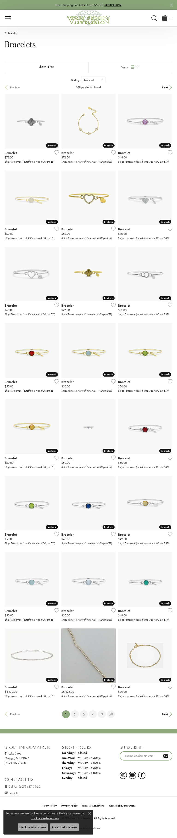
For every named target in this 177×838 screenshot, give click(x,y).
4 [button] (93, 714)
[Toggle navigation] (7, 18)
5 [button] (102, 714)
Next (165, 87)
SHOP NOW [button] (112, 5)
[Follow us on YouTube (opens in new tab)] (132, 775)
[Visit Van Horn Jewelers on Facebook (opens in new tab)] (141, 775)
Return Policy (49, 805)
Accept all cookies (64, 827)
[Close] (171, 5)
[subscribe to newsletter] (165, 756)
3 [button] (84, 714)
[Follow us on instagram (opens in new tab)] (123, 775)
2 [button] (75, 714)
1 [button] (67, 714)
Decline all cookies (32, 827)
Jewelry (12, 33)
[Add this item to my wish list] (55, 152)
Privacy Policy (69, 805)
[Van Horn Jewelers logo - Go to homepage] (88, 18)
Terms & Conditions (93, 805)
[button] (154, 18)
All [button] (111, 714)
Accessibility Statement (122, 805)
